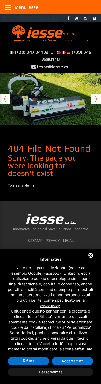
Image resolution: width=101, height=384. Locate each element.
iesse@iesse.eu (53, 66)
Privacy (53, 240)
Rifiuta (28, 360)
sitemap (35, 240)
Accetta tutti (73, 360)
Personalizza (50, 372)
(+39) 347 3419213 (34, 52)
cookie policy (50, 306)
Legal (68, 240)
